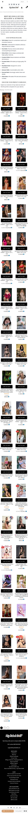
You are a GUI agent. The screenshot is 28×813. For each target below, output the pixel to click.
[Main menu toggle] (1, 7)
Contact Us (14, 752)
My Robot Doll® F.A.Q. (14, 766)
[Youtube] (12, 4)
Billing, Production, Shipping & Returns (14, 759)
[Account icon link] (21, 7)
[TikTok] (19, 4)
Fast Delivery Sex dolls (14, 792)
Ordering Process (14, 779)
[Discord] (14, 4)
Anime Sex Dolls (14, 796)
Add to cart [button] (6, 108)
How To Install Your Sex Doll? (14, 773)
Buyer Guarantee (14, 761)
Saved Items (14, 765)
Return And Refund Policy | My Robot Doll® (14, 768)
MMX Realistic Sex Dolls (14, 790)
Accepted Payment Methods (14, 781)
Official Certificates (14, 756)
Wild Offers (14, 794)
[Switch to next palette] (2, 1)
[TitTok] (17, 807)
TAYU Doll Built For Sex (14, 788)
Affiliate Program (14, 763)
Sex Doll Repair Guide (14, 777)
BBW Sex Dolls (14, 799)
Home (1, 12)
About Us (14, 754)
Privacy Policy (14, 758)
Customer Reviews (14, 783)
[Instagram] (14, 807)
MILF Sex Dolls (14, 797)
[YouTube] (11, 807)
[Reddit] (16, 4)
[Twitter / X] (9, 4)
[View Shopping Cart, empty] (26, 7)
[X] (8, 807)
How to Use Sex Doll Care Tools (14, 775)
